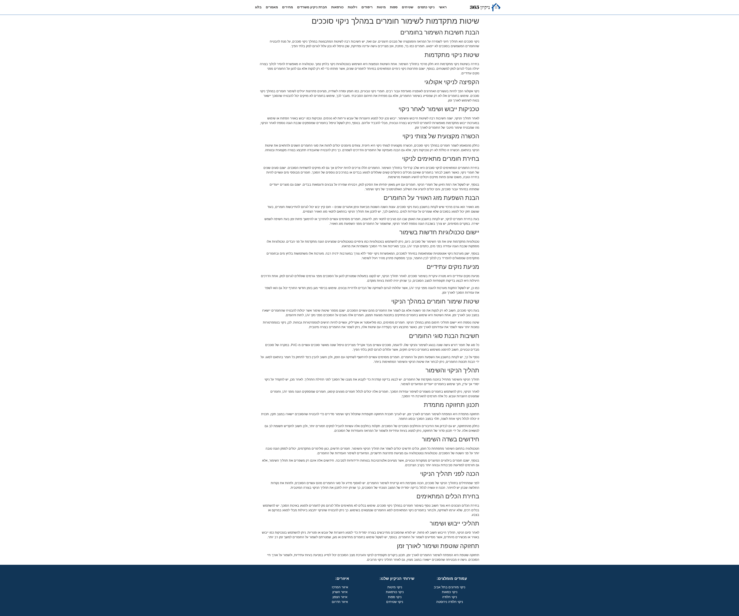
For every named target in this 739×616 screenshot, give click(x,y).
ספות (394, 7)
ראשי (443, 7)
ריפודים (367, 7)
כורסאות (337, 7)
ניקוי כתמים (426, 7)
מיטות (381, 7)
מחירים (287, 7)
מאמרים (272, 7)
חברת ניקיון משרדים (312, 7)
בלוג (258, 7)
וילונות (352, 7)
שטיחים (407, 7)
